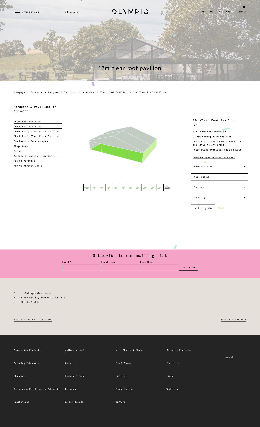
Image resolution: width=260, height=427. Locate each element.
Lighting (121, 376)
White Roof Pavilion (27, 122)
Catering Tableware (26, 363)
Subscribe (188, 267)
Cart (229, 12)
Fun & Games (123, 363)
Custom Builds (73, 402)
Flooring (19, 376)
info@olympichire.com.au (35, 293)
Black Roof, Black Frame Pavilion (36, 136)
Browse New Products (27, 350)
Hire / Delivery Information (33, 320)
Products (36, 92)
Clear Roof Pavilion (113, 92)
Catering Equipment (179, 350)
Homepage (19, 92)
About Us (207, 12)
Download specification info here (214, 158)
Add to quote (203, 208)
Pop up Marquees (24, 161)
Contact (241, 12)
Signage (120, 402)
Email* (66, 262)
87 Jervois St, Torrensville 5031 (42, 298)
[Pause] (244, 7)
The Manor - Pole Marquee (31, 141)
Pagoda (18, 151)
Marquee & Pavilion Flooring (33, 156)
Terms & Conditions (233, 320)
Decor (68, 363)
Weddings (172, 389)
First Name (108, 262)
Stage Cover (21, 146)
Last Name (146, 262)
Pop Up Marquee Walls (28, 166)
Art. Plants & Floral (130, 350)
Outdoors (70, 389)
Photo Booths (124, 389)
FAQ (219, 12)
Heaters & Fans (74, 376)
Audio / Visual (74, 350)
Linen (170, 376)
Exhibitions (21, 402)
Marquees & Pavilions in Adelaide (71, 92)
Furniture (172, 363)
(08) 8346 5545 (29, 302)
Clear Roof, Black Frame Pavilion (36, 131)
